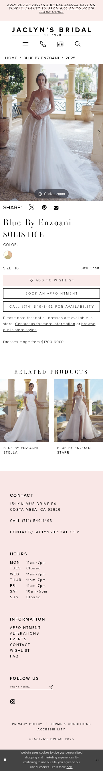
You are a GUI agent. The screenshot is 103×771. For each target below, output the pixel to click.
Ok (97, 760)
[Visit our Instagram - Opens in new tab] (13, 702)
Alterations (24, 633)
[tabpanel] (51, 132)
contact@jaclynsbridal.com (45, 532)
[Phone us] (43, 44)
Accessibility (51, 729)
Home (11, 58)
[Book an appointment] (60, 44)
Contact (20, 645)
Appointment (25, 628)
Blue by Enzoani (41, 58)
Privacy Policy (27, 724)
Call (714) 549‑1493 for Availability (51, 307)
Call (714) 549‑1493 (31, 521)
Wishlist (20, 651)
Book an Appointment (51, 293)
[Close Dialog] (5, 760)
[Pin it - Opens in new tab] (44, 207)
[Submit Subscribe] (50, 687)
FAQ (14, 656)
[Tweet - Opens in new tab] (32, 207)
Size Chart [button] (90, 268)
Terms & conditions (70, 724)
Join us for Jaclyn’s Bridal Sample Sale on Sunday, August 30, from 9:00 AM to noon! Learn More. (51, 8)
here (70, 767)
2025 (71, 58)
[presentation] (47, 410)
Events (18, 639)
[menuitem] (25, 44)
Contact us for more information (45, 324)
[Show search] (77, 44)
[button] (25, 44)
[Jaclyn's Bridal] (51, 31)
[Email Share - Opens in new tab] (56, 207)
